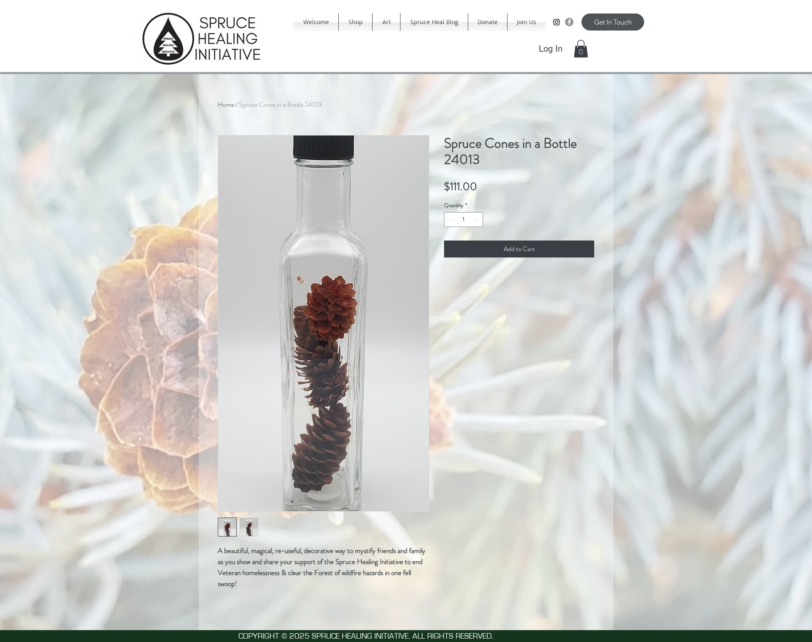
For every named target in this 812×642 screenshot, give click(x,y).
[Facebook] (569, 22)
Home (226, 104)
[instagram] (556, 22)
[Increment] (477, 220)
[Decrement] (450, 220)
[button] (580, 49)
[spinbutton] (463, 220)
